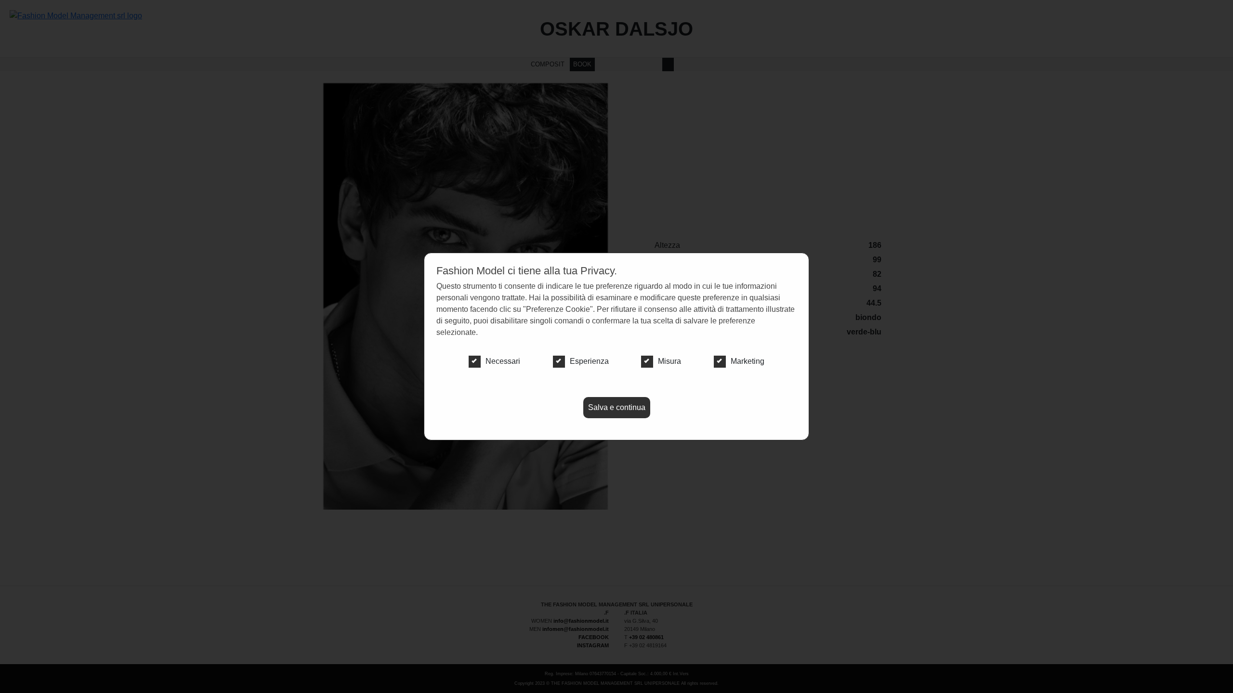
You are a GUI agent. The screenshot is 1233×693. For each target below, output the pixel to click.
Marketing (747, 361)
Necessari (502, 361)
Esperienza (589, 361)
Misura (669, 361)
